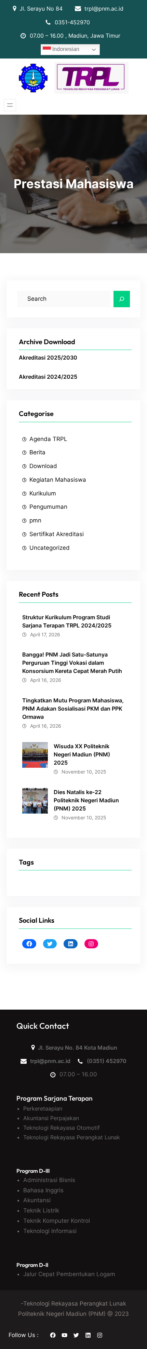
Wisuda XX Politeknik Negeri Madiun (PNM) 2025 (82, 754)
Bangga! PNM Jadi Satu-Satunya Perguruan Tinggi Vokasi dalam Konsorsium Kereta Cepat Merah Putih (72, 662)
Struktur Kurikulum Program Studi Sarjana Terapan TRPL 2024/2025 (66, 621)
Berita (37, 452)
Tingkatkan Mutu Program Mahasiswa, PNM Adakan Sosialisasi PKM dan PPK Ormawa (73, 708)
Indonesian (65, 49)
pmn (35, 520)
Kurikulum (42, 493)
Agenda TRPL (48, 439)
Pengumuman (48, 506)
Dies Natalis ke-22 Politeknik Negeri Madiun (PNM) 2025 (86, 800)
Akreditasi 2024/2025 (48, 376)
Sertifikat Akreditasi (56, 534)
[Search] (121, 299)
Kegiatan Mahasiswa (57, 479)
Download (43, 466)
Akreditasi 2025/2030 (48, 357)
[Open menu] (10, 105)
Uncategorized (49, 547)
